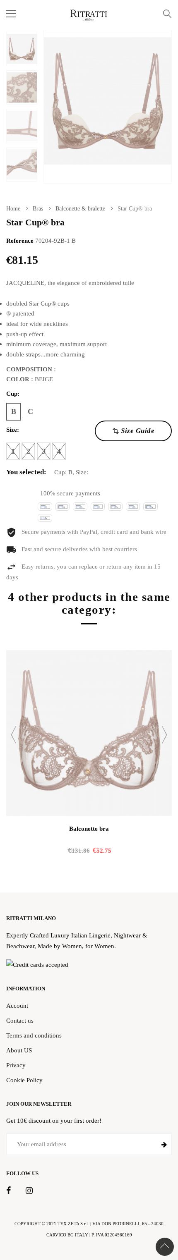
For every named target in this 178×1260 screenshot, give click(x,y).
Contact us (20, 1020)
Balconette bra (89, 828)
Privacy (16, 1065)
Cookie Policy (24, 1079)
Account (17, 1005)
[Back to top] (165, 1247)
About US (19, 1050)
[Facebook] (8, 1191)
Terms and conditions (34, 1035)
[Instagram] (29, 1191)
